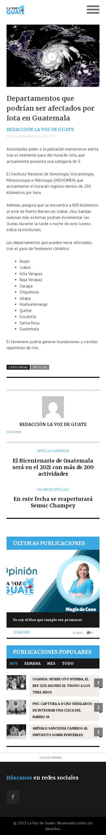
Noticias (40, 367)
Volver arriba (50, 757)
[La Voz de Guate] (41, 10)
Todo (68, 663)
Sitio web (14, 432)
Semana (32, 663)
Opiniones (21, 632)
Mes (51, 663)
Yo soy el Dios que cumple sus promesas (47, 620)
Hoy (14, 663)
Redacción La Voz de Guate (40, 129)
